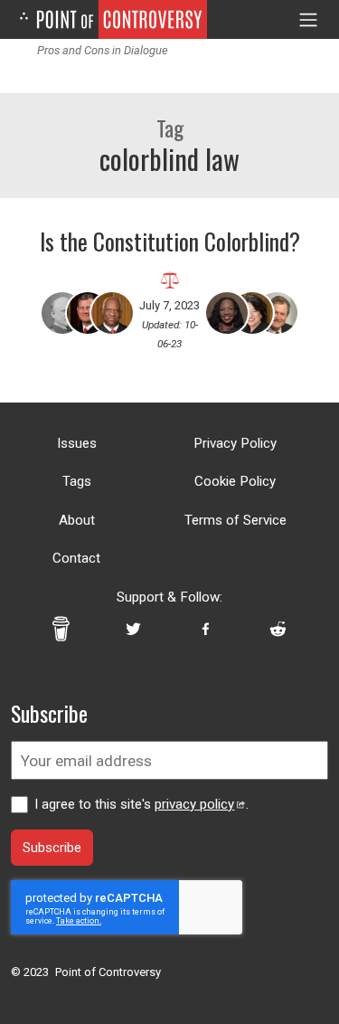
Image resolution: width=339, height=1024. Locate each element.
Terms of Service (235, 520)
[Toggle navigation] (308, 19)
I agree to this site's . (141, 804)
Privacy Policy (235, 443)
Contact (76, 558)
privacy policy (194, 804)
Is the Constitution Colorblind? (170, 241)
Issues (77, 443)
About (77, 520)
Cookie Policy (235, 481)
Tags (76, 481)
